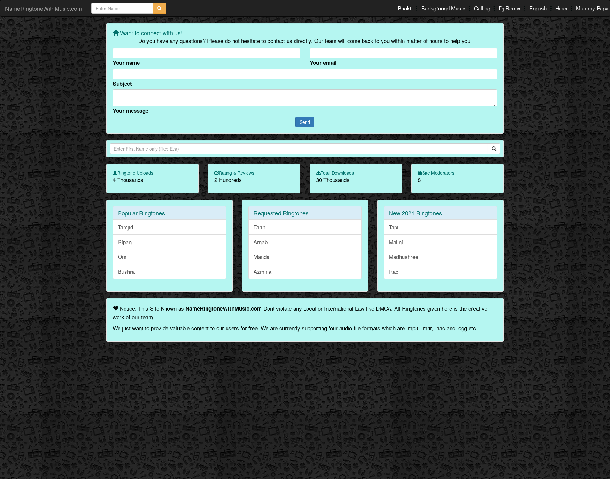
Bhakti (406, 8)
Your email (323, 62)
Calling (483, 8)
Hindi (562, 8)
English (538, 8)
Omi (123, 256)
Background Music (444, 8)
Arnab (261, 242)
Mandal (262, 256)
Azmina (262, 271)
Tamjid (125, 227)
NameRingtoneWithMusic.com (43, 8)
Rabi (394, 271)
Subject (122, 83)
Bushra (126, 271)
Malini (396, 242)
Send (305, 122)
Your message (130, 110)
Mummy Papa (592, 8)
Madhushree (403, 256)
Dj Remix (510, 8)
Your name (126, 62)
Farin (259, 227)
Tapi (393, 227)
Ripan (125, 242)
